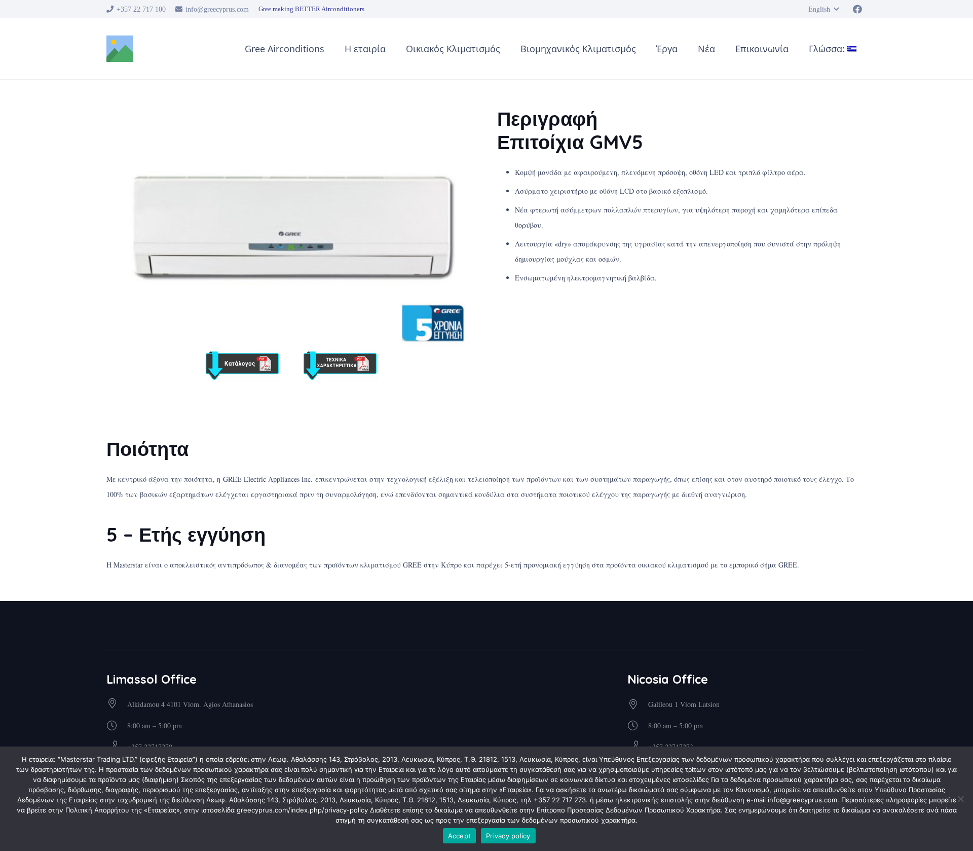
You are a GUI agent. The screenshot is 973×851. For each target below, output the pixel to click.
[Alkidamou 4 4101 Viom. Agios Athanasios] (116, 704)
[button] (823, 9)
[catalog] (242, 365)
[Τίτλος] (119, 49)
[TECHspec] (340, 365)
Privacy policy (508, 836)
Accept (459, 836)
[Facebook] (857, 9)
